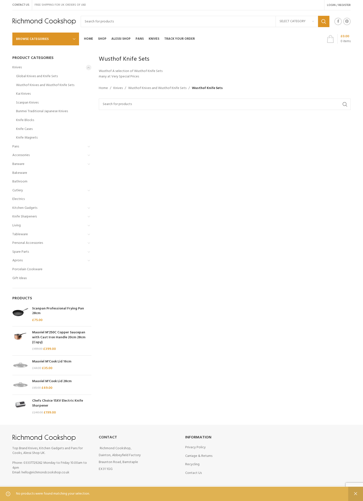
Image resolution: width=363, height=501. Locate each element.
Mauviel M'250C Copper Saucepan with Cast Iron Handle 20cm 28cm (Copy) (58, 337)
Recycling (192, 464)
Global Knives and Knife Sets (37, 76)
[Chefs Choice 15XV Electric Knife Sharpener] (20, 406)
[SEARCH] (323, 21)
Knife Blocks (25, 120)
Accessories (21, 155)
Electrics (18, 199)
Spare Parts (20, 252)
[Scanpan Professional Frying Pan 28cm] (20, 314)
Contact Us (193, 473)
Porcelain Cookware (27, 269)
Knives (17, 67)
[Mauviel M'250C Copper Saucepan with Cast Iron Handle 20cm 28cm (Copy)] (20, 340)
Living (16, 225)
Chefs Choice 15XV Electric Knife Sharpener (57, 403)
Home (103, 88)
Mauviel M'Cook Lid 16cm (51, 361)
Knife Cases (24, 129)
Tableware (20, 234)
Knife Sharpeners (24, 216)
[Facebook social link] (338, 21)
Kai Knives (23, 94)
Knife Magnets (27, 138)
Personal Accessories (27, 243)
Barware (18, 164)
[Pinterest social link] (347, 21)
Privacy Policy (195, 447)
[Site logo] (44, 21)
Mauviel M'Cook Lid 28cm (52, 381)
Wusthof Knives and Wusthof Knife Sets (45, 85)
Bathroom (19, 181)
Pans (15, 146)
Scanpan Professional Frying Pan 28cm (58, 311)
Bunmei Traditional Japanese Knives (42, 111)
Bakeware (19, 173)
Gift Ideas (19, 278)
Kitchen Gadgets (24, 208)
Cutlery (17, 190)
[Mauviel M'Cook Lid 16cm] (20, 365)
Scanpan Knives (27, 103)
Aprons (17, 260)
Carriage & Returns (198, 456)
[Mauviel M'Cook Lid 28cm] (20, 385)
